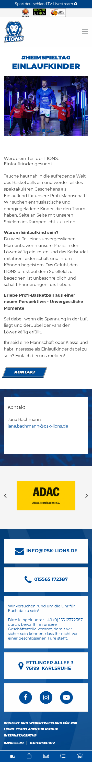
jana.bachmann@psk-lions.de (38, 426)
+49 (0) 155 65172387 (64, 619)
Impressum (14, 743)
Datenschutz (42, 743)
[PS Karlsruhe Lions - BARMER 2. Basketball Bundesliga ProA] (14, 31)
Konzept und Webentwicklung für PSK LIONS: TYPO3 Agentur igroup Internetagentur (40, 729)
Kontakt (24, 372)
